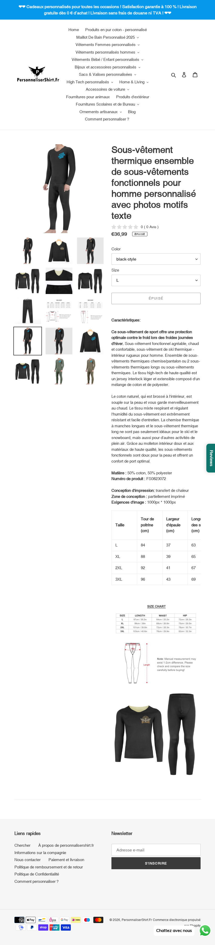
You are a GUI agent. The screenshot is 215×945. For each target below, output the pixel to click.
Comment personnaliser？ (37, 881)
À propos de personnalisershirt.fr (66, 845)
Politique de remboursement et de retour (48, 867)
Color (116, 249)
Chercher (22, 845)
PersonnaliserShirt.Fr (137, 920)
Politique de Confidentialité (36, 874)
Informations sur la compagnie (40, 852)
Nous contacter (27, 859)
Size (115, 270)
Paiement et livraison (66, 859)
